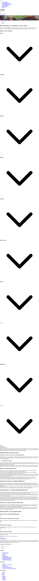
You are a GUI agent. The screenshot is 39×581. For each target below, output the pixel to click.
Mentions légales (5, 556)
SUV (3, 575)
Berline (3, 573)
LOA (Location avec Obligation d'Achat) (9, 568)
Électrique (4, 577)
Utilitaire (3, 578)
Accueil (3, 21)
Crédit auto (4, 565)
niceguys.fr (5, 538)
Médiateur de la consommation (7, 559)
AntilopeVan (4, 579)
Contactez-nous (2, 537)
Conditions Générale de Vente (7, 557)
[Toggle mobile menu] (2, 10)
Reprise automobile (5, 566)
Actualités (4, 555)
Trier (1, 445)
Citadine (3, 572)
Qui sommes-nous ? (5, 552)
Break (3, 574)
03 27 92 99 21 (15, 536)
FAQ (3, 554)
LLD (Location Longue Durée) (7, 567)
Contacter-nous (4, 553)
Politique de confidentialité (6, 558)
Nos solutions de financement (7, 564)
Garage (3, 563)
